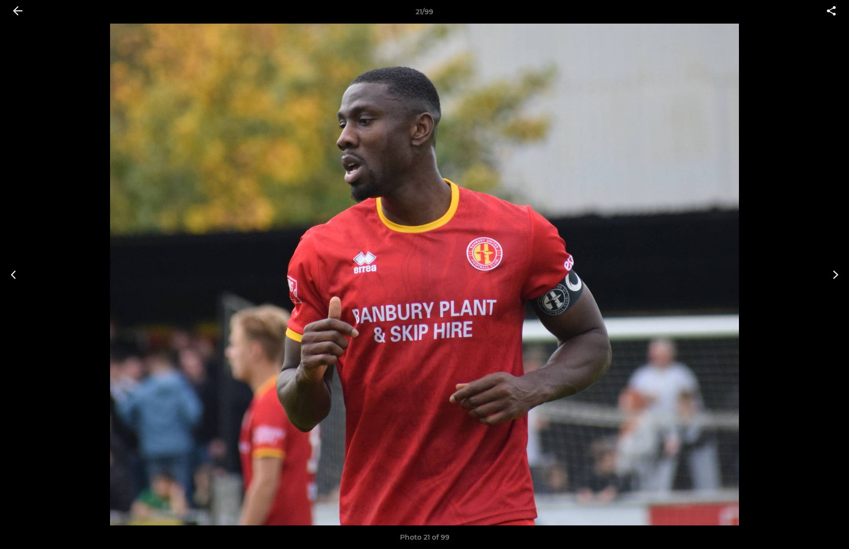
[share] (831, 12)
